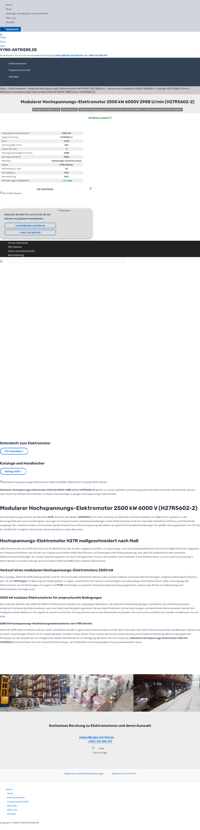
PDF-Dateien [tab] (15, 246)
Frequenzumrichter (19, 70)
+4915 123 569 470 (97, 55)
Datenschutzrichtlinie (124, 773)
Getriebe (13, 76)
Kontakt (10, 22)
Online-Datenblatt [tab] (18, 242)
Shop (9, 9)
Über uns (11, 17)
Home (9, 4)
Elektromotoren (17, 63)
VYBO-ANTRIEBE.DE (18, 49)
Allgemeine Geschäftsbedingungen (84, 773)
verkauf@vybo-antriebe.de (69, 55)
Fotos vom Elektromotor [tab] (21, 250)
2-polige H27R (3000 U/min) (172, 88)
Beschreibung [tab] (16, 255)
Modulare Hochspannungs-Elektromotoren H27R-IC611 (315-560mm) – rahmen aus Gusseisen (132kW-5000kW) (91, 88)
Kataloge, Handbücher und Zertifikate (27, 13)
